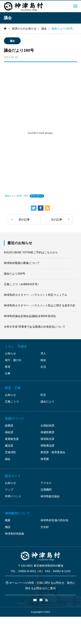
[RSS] (46, 600)
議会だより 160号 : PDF (16, 196)
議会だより (47, 401)
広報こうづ (12, 401)
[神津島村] (23, 6)
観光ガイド (13, 476)
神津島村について (17, 513)
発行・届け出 (13, 360)
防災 (43, 394)
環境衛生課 (47, 438)
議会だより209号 (14, 273)
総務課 (9, 425)
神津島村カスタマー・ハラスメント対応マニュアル (35, 294)
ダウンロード (36, 196)
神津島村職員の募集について (22, 263)
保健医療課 (47, 432)
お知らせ (10, 353)
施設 (7, 526)
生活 (43, 366)
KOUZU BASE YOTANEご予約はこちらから (31, 252)
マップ (9, 489)
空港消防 (10, 452)
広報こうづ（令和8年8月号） (22, 284)
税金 (43, 360)
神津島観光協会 (50, 496)
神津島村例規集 (14, 533)
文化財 (44, 526)
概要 (7, 520)
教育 (7, 366)
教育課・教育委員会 (52, 452)
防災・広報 (13, 388)
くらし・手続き (16, 346)
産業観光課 (12, 438)
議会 (12, 41)
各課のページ (14, 418)
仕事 (7, 373)
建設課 (9, 445)
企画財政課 (47, 425)
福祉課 (9, 432)
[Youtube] (35, 600)
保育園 (44, 458)
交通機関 (46, 489)
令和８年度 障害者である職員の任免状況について (34, 326)
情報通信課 (47, 445)
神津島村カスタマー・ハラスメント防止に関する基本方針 (39, 305)
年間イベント (13, 496)
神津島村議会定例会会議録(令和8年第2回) (30, 316)
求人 (43, 353)
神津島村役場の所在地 (54, 520)
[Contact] (41, 600)
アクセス (46, 482)
